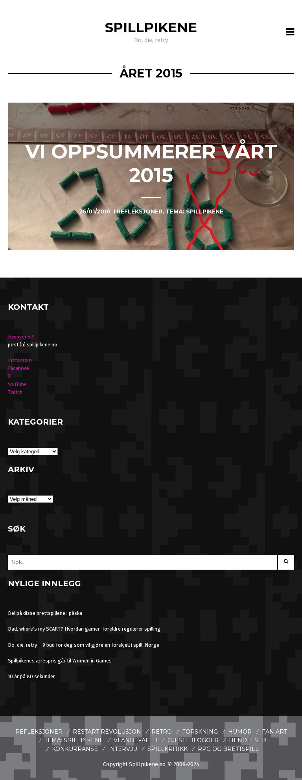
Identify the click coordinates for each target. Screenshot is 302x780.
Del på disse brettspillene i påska (45, 613)
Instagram (20, 360)
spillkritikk (167, 748)
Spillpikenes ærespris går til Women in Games (60, 661)
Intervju (122, 748)
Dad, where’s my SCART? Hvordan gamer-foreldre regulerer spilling (84, 629)
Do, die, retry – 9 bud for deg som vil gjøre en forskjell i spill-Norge (83, 645)
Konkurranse (75, 748)
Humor (240, 731)
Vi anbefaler (135, 740)
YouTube (17, 384)
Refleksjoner (39, 731)
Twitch (15, 392)
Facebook (18, 368)
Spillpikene (151, 27)
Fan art (274, 731)
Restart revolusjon (107, 731)
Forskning (200, 731)
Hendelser (247, 740)
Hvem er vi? (21, 337)
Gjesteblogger (193, 740)
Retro (161, 731)
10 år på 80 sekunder (31, 676)
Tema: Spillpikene (73, 740)
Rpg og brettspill (228, 748)
